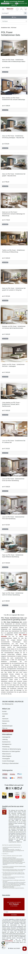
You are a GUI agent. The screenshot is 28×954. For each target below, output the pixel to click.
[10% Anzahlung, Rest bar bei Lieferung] (13, 774)
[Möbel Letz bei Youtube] (18, 788)
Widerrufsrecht (6, 754)
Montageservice (6, 744)
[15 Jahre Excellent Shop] (4, 795)
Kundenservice (6, 742)
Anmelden (5, 714)
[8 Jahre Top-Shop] (24, 795)
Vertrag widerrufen (8, 730)
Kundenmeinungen (7, 726)
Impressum (5, 718)
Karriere (4, 723)
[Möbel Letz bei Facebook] (7, 788)
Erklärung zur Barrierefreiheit (10, 763)
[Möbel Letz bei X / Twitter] (12, 788)
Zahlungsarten (6, 737)
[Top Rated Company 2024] (11, 795)
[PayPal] (21, 774)
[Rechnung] (21, 778)
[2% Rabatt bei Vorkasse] (6, 774)
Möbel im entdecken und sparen (14, 3)
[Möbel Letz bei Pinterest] (15, 788)
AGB (3, 716)
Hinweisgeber (6, 758)
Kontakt (4, 711)
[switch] (3, 947)
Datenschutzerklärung (7, 940)
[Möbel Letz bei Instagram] (10, 788)
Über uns (4, 728)
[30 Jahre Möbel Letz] (4, 812)
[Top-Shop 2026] (17, 795)
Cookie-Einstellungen (8, 761)
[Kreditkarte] (13, 778)
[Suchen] (25, 13)
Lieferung (5, 739)
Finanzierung (5, 746)
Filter (14, 17)
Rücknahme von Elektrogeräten (11, 751)
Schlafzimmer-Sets (5, 27)
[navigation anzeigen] (3, 9)
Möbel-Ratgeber (6, 756)
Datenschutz (5, 721)
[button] (17, 9)
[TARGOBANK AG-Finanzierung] (6, 778)
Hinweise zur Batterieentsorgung (11, 749)
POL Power (13, 27)
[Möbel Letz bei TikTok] (21, 788)
